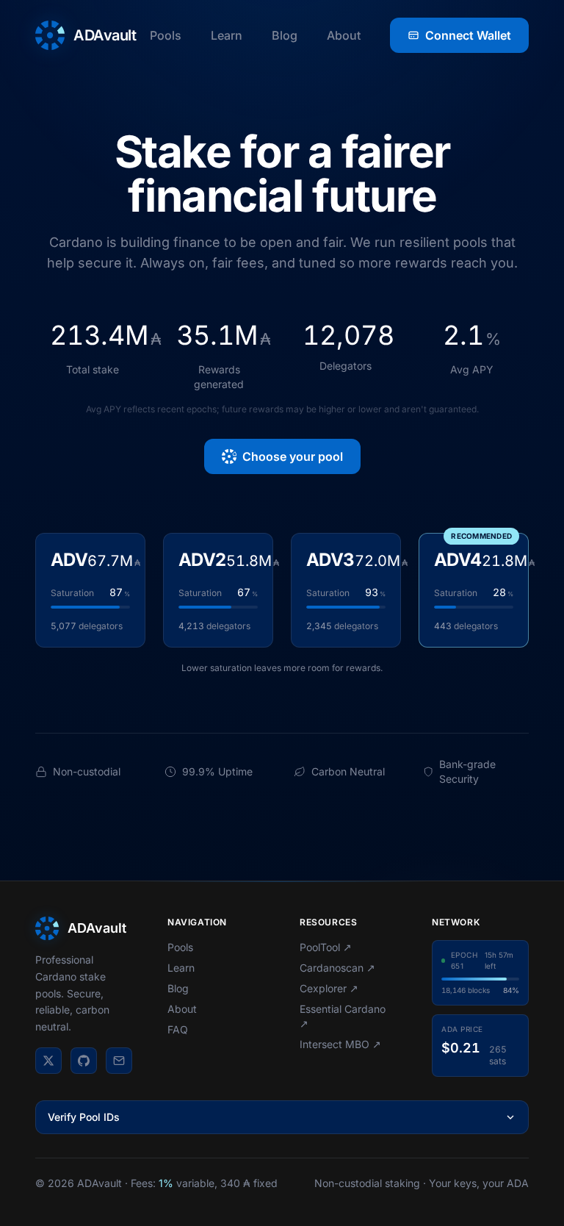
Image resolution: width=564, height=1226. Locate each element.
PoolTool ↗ (326, 947)
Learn (226, 35)
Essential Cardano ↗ (343, 1016)
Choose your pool (292, 456)
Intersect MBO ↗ (340, 1044)
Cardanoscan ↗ (337, 967)
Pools (165, 35)
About (344, 35)
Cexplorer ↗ (329, 988)
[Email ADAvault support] (119, 1060)
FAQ (177, 1029)
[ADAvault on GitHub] (83, 1060)
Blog (284, 35)
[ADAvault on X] (48, 1060)
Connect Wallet (468, 35)
